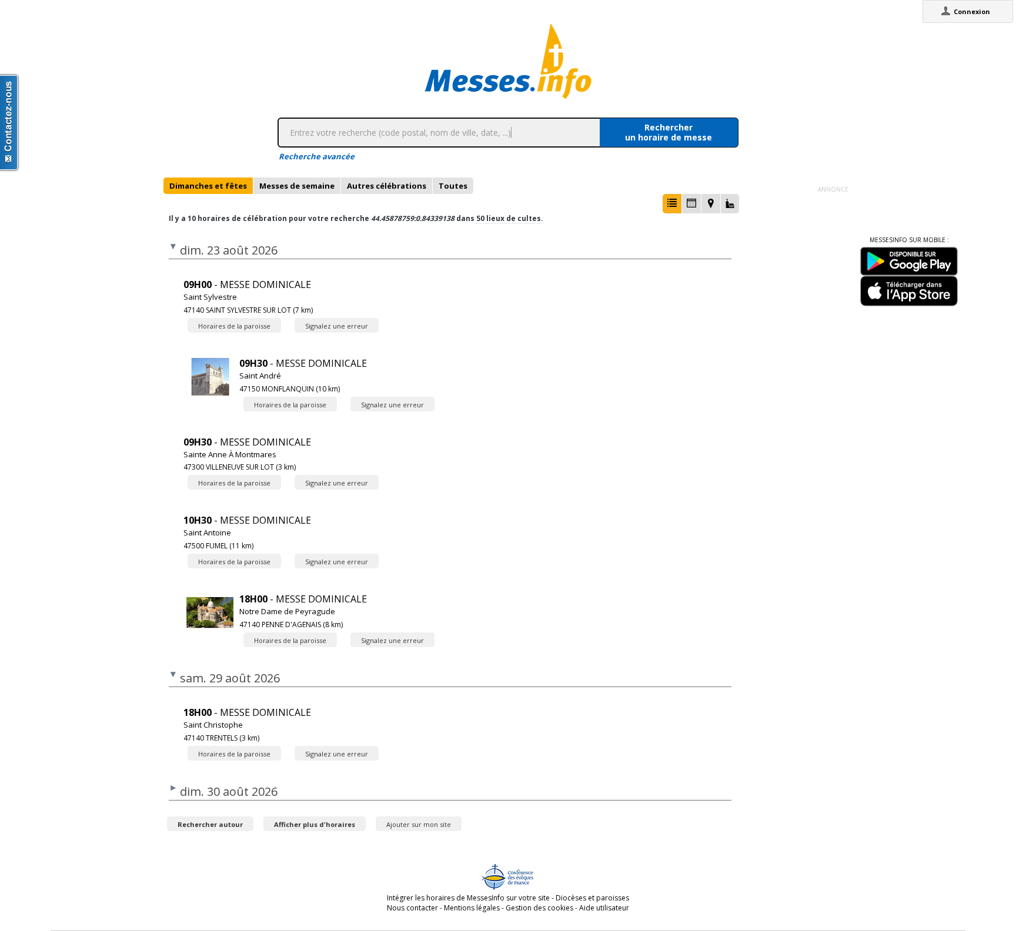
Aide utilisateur (604, 908)
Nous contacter (412, 908)
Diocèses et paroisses (592, 898)
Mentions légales (472, 908)
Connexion (972, 11)
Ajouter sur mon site (418, 824)
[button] (672, 203)
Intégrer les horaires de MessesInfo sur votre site (468, 898)
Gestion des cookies (539, 908)
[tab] (208, 186)
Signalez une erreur (336, 326)
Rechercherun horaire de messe (668, 132)
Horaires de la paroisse (234, 326)
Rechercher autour (210, 824)
